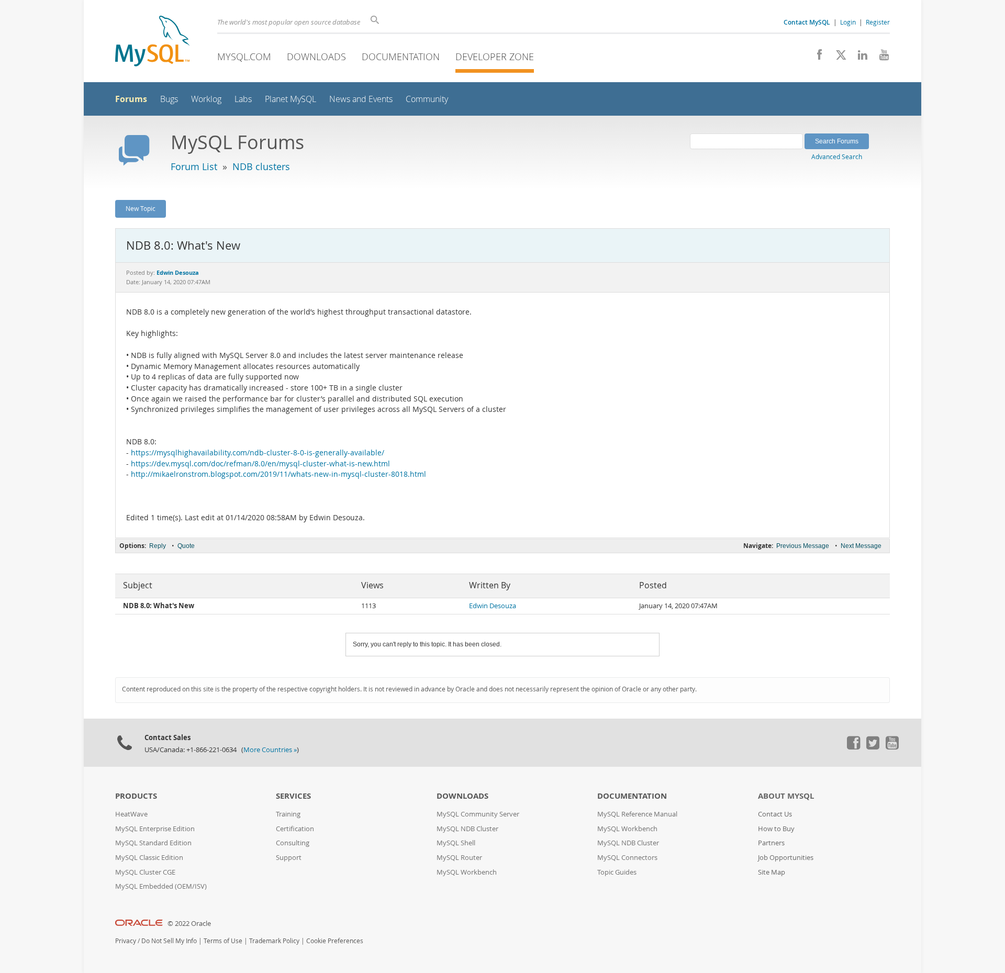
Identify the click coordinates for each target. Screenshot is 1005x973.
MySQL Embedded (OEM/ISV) (161, 886)
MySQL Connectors (627, 857)
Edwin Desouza (492, 605)
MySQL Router (459, 857)
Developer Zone (494, 56)
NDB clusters (261, 166)
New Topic (140, 208)
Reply (157, 546)
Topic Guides (616, 872)
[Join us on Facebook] (815, 57)
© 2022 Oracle (189, 923)
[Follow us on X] (837, 57)
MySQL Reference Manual (637, 814)
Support (289, 857)
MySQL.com (244, 56)
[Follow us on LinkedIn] (858, 57)
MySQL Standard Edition (153, 842)
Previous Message (802, 546)
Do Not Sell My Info (169, 941)
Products (136, 795)
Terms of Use (223, 941)
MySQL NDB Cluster (467, 828)
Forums (131, 99)
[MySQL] (152, 42)
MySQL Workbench (467, 872)
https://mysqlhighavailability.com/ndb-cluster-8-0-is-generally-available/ (257, 452)
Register (878, 22)
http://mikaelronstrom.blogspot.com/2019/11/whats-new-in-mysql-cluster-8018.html (278, 474)
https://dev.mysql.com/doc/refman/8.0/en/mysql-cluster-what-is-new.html (260, 463)
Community (427, 99)
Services (293, 795)
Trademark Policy (274, 941)
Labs (243, 99)
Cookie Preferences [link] (334, 941)
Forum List (194, 166)
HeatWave (131, 814)
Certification (295, 828)
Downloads (316, 56)
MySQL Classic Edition (149, 857)
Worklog (206, 99)
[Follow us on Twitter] (872, 747)
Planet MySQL (290, 99)
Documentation (401, 56)
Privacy (125, 941)
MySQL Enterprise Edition (155, 828)
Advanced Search (836, 156)
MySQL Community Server (478, 814)
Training (288, 814)
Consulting (292, 842)
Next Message (861, 546)
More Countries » (270, 749)
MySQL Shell (456, 842)
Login (848, 22)
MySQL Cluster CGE (145, 872)
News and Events (361, 99)
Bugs (169, 99)
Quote (186, 546)
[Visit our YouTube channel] (880, 57)
